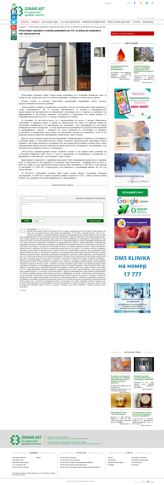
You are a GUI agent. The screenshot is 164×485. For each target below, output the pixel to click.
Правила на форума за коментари (90, 198)
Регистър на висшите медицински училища (76, 462)
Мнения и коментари (93, 22)
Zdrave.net (70, 481)
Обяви (38, 457)
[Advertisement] (110, 10)
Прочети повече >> (125, 79)
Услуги (136, 22)
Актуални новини (18, 457)
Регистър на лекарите (68, 457)
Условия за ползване (139, 457)
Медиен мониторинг (116, 462)
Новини (25, 22)
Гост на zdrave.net (70, 22)
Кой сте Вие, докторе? (119, 22)
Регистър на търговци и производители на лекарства (80, 467)
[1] (14, 39)
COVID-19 (35, 22)
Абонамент (112, 460)
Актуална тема (50, 22)
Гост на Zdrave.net (19, 465)
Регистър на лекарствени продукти (73, 465)
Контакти (148, 22)
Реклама (111, 465)
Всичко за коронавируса (123, 33)
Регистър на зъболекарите (70, 460)
